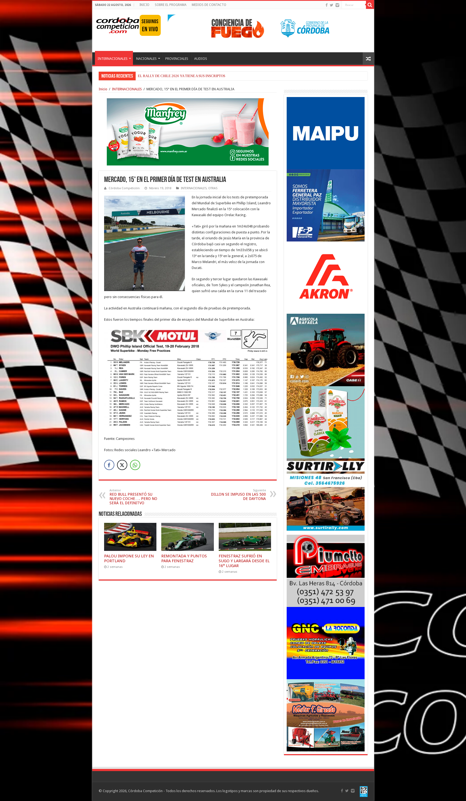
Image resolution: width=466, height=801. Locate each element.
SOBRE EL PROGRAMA (170, 5)
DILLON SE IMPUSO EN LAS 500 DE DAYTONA (238, 495)
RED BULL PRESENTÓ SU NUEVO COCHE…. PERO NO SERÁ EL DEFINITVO (133, 497)
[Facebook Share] (109, 465)
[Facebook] (326, 5)
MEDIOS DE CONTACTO (209, 5)
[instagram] (337, 5)
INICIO (144, 5)
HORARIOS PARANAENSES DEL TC (165, 76)
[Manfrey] (188, 131)
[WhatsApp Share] (135, 465)
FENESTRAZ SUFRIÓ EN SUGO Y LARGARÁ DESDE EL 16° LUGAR (244, 561)
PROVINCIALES (176, 59)
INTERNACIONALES (113, 59)
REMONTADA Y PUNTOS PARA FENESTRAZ (184, 558)
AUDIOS (200, 59)
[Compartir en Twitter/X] (122, 465)
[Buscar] (370, 5)
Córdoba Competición (124, 188)
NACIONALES (146, 59)
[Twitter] (331, 5)
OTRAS (212, 188)
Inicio (103, 89)
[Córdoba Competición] (117, 24)
